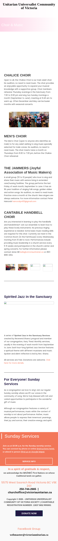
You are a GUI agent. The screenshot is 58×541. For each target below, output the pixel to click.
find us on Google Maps (33, 451)
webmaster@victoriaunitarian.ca (29, 534)
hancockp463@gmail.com (24, 201)
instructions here (45, 448)
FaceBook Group (29, 529)
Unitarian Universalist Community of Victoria (29, 6)
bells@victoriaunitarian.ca (32, 252)
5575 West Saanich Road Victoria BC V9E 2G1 (29, 484)
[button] (29, 13)
